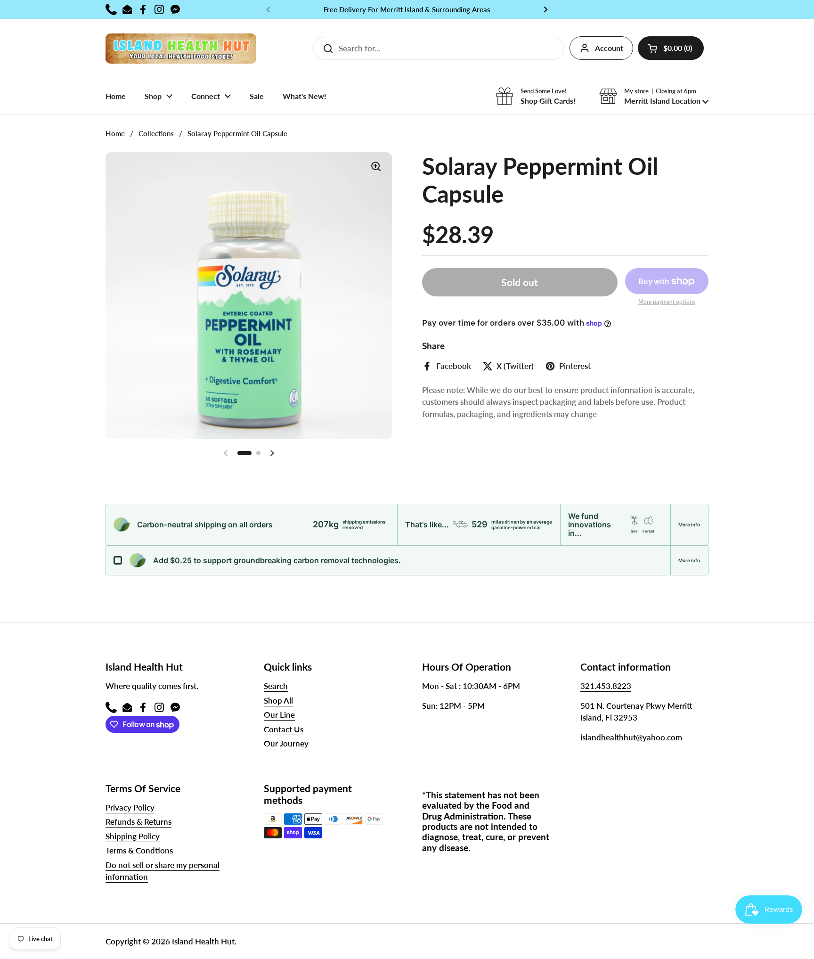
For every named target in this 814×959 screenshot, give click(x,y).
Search (276, 686)
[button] (671, 48)
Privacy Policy (130, 807)
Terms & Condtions (139, 850)
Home (115, 133)
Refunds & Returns (138, 822)
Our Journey (286, 743)
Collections (156, 133)
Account (609, 47)
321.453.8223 (605, 686)
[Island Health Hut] (181, 48)
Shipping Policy (133, 836)
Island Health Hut (203, 941)
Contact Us (283, 729)
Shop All (278, 700)
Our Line (279, 715)
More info (689, 524)
